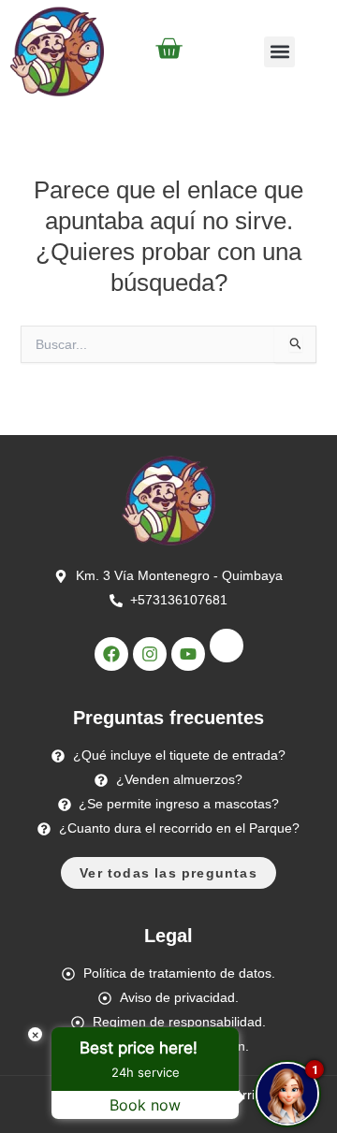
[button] (279, 51)
